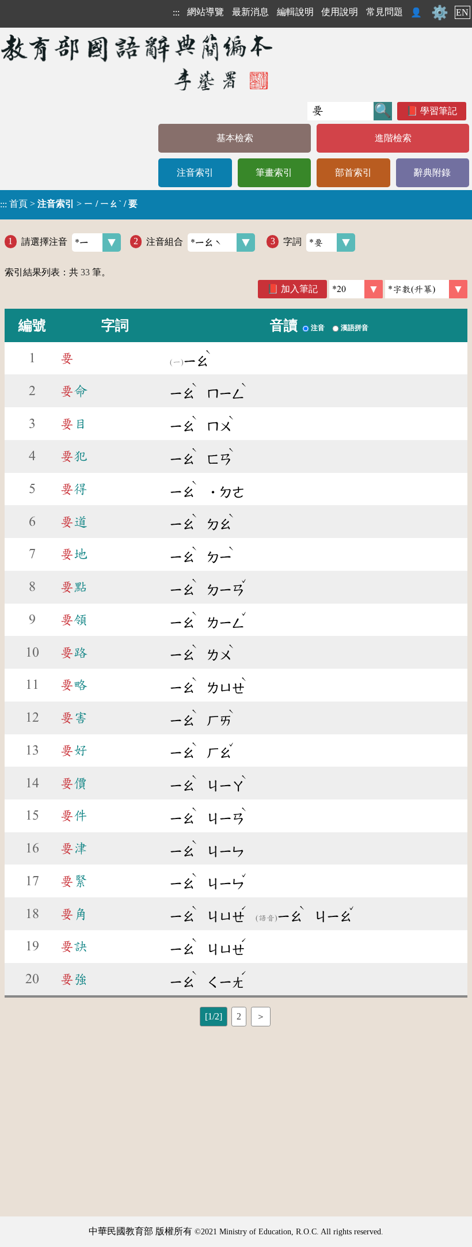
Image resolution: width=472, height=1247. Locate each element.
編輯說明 (295, 12)
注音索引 (195, 172)
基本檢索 (234, 138)
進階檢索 (393, 138)
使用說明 (339, 12)
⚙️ (439, 12)
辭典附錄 (432, 172)
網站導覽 (205, 12)
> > (69, 204)
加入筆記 (299, 289)
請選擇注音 (44, 241)
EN (462, 12)
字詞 (292, 241)
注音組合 (164, 241)
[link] (426, 289)
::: (176, 12)
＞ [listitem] (260, 1016)
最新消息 (250, 12)
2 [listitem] (239, 1016)
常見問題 (384, 12)
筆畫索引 (274, 172)
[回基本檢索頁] (138, 62)
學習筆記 (438, 111)
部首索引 (353, 172)
